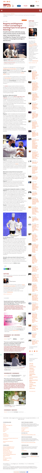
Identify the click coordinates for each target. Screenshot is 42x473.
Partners (5, 430)
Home (4, 13)
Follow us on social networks (33, 347)
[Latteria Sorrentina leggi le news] (12, 5)
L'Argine (16, 163)
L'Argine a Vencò (15, 330)
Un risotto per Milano (7, 458)
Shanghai (5, 459)
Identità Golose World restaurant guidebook (33, 45)
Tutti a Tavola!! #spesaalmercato (9, 454)
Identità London (6, 449)
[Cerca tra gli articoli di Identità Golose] (36, 1)
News (4, 431)
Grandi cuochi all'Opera (7, 451)
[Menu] (1, 10)
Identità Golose (8, 78)
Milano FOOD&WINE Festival (8, 446)
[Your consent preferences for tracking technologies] (1, 355)
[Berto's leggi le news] (32, 5)
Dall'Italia (12, 13)
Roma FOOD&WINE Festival (8, 448)
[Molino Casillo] (19, 5)
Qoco (4, 456)
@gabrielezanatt (10, 292)
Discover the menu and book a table (28, 442)
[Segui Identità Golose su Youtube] (9, 1)
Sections (8, 13)
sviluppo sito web (33, 456)
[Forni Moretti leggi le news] (25, 5)
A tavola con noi (6, 460)
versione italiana (24, 20)
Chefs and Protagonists (7, 425)
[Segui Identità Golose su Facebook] (4, 1)
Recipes (4, 426)
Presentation (24, 450)
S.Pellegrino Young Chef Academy (9, 68)
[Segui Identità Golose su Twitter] (7, 1)
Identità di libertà (6, 455)
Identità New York (6, 450)
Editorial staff (5, 428)
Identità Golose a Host (7, 453)
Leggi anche (6, 298)
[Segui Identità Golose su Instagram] (6, 1)
